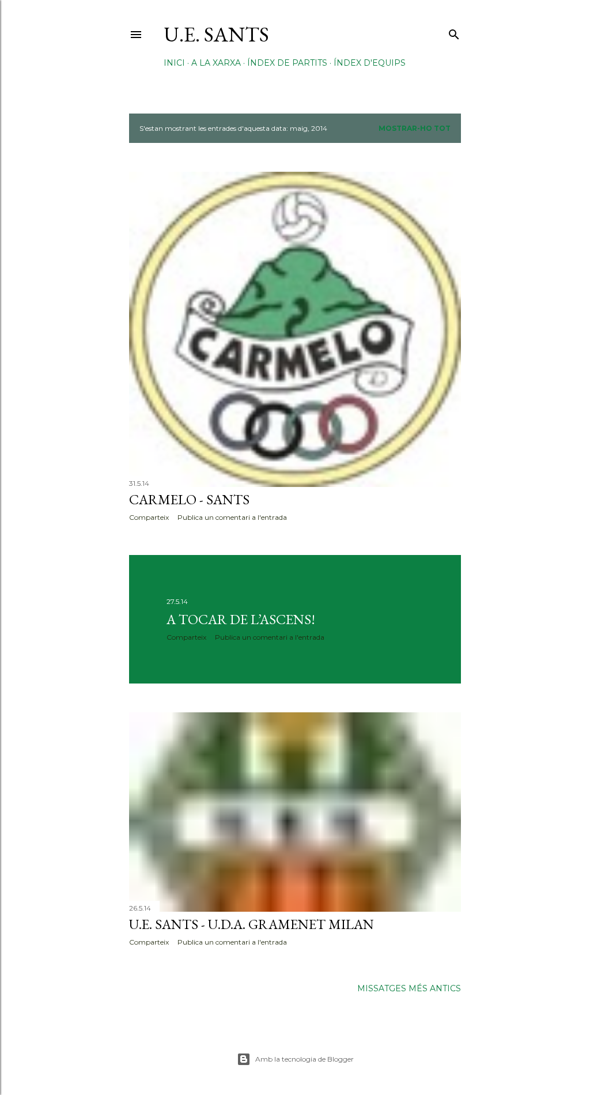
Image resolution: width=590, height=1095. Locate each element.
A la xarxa (216, 63)
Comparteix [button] (149, 517)
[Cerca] (454, 32)
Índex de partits (287, 63)
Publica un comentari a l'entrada (232, 517)
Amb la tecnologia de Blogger (304, 1059)
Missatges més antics (409, 988)
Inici (174, 63)
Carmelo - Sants (189, 499)
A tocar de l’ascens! (241, 619)
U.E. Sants (216, 34)
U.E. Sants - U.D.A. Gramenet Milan (251, 924)
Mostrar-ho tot (415, 128)
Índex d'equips (370, 63)
